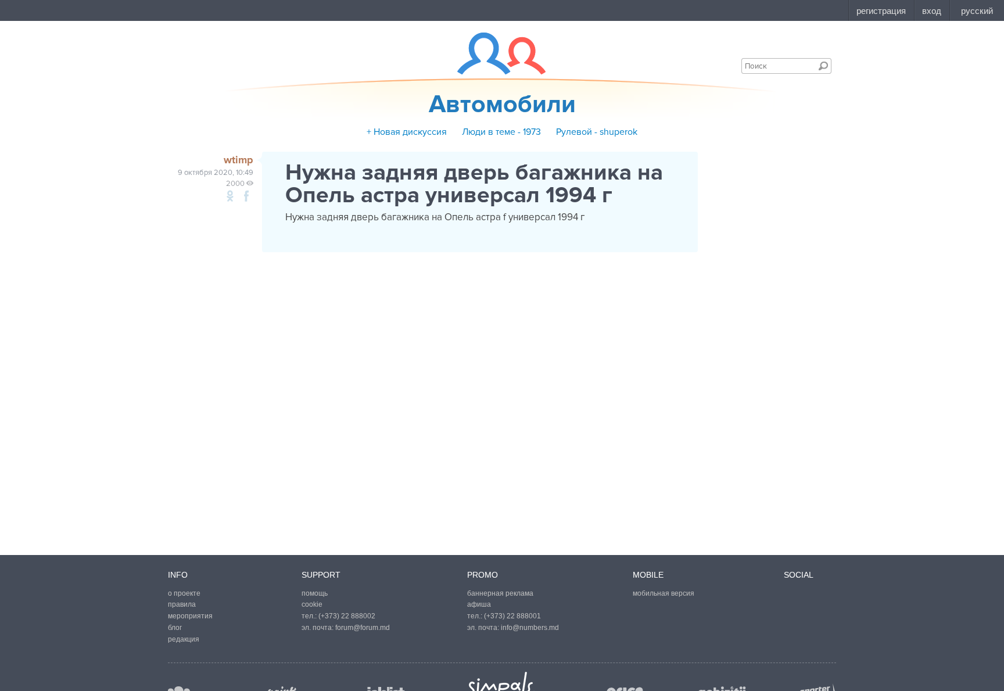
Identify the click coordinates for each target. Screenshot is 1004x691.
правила (182, 604)
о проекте (184, 593)
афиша (479, 604)
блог (175, 628)
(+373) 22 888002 (346, 616)
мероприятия (190, 616)
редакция (183, 639)
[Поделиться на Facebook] (246, 196)
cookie (312, 604)
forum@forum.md (362, 628)
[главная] (494, 53)
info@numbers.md (530, 628)
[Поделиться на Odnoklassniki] (230, 196)
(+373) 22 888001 (512, 616)
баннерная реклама (500, 593)
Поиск (823, 65)
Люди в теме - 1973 (501, 132)
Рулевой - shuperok (596, 132)
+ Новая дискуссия (407, 132)
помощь (315, 593)
